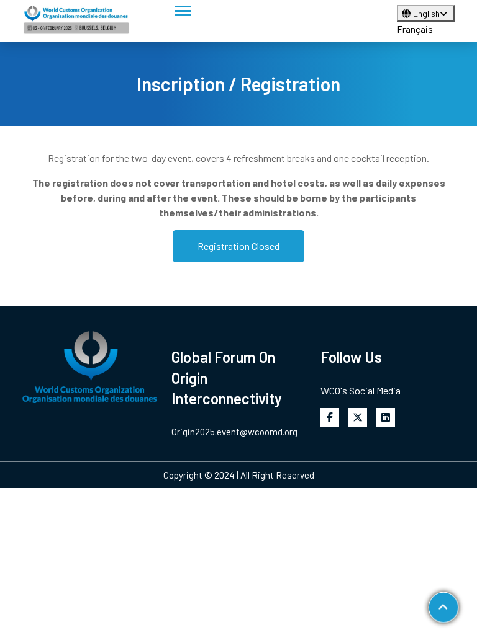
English (426, 13)
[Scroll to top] (443, 607)
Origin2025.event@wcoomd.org (234, 431)
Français (415, 29)
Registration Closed (238, 246)
